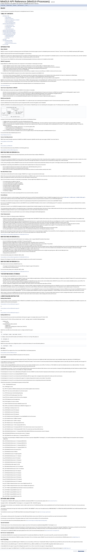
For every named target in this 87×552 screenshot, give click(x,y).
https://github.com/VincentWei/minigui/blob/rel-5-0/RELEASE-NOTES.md (15, 234)
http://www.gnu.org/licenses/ (45, 511)
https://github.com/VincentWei (7, 141)
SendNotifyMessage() (80, 197)
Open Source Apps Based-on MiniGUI (12, 19)
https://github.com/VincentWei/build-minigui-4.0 (10, 308)
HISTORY (5, 39)
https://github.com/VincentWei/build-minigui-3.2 (10, 312)
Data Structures (21, 5)
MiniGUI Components (9, 18)
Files (27, 5)
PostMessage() (66, 197)
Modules (14, 5)
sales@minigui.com (76, 537)
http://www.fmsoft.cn (53, 500)
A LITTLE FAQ (5, 44)
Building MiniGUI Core (9, 36)
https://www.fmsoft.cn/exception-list (52, 530)
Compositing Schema (9, 25)
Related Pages (9, 5)
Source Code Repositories (10, 22)
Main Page (3, 5)
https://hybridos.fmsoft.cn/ (6, 134)
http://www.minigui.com (5, 85)
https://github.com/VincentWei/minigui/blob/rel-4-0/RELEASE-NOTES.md (15, 257)
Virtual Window (8, 27)
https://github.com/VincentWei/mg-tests (9, 352)
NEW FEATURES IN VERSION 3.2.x (9, 31)
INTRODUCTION (6, 16)
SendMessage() (73, 197)
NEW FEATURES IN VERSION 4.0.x (9, 30)
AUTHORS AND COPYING (7, 40)
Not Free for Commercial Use (10, 43)
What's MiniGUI (8, 17)
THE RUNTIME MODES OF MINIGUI (9, 32)
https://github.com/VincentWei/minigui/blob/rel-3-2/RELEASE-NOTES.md (15, 271)
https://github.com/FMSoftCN (6, 145)
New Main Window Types (10, 26)
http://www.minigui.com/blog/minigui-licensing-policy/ (36, 520)
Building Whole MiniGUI (9, 35)
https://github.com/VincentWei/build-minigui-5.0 (10, 304)
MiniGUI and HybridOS (9, 21)
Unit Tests (7, 38)
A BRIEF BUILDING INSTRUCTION (9, 34)
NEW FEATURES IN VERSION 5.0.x (9, 23)
